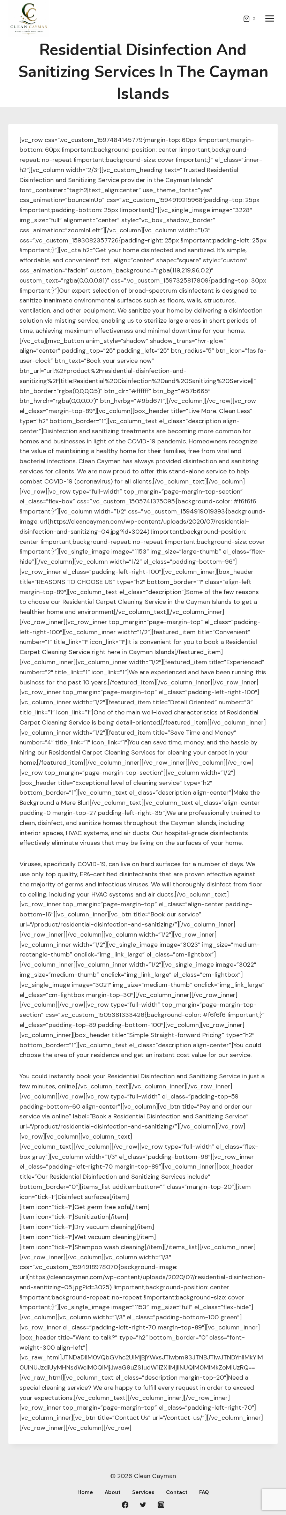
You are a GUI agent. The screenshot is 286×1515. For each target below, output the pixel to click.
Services (143, 1492)
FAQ (204, 1492)
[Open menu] (269, 19)
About (113, 1492)
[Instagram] (161, 1505)
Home (85, 1492)
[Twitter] (143, 1505)
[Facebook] (125, 1505)
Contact (177, 1492)
